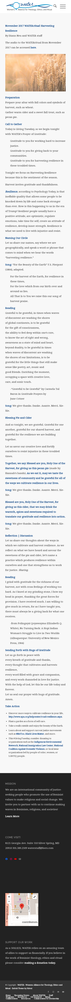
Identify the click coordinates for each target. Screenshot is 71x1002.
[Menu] (61, 6)
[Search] (53, 6)
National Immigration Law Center (36, 745)
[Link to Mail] (58, 991)
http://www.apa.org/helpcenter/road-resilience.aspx (35, 716)
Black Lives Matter (34, 734)
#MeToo (20, 734)
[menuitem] (53, 6)
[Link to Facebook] (48, 991)
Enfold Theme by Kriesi (22, 988)
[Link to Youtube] (63, 991)
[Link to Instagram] (53, 991)
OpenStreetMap (28, 917)
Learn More (12, 816)
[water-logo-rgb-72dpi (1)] (29, 6)
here (33, 47)
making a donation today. (40, 962)
